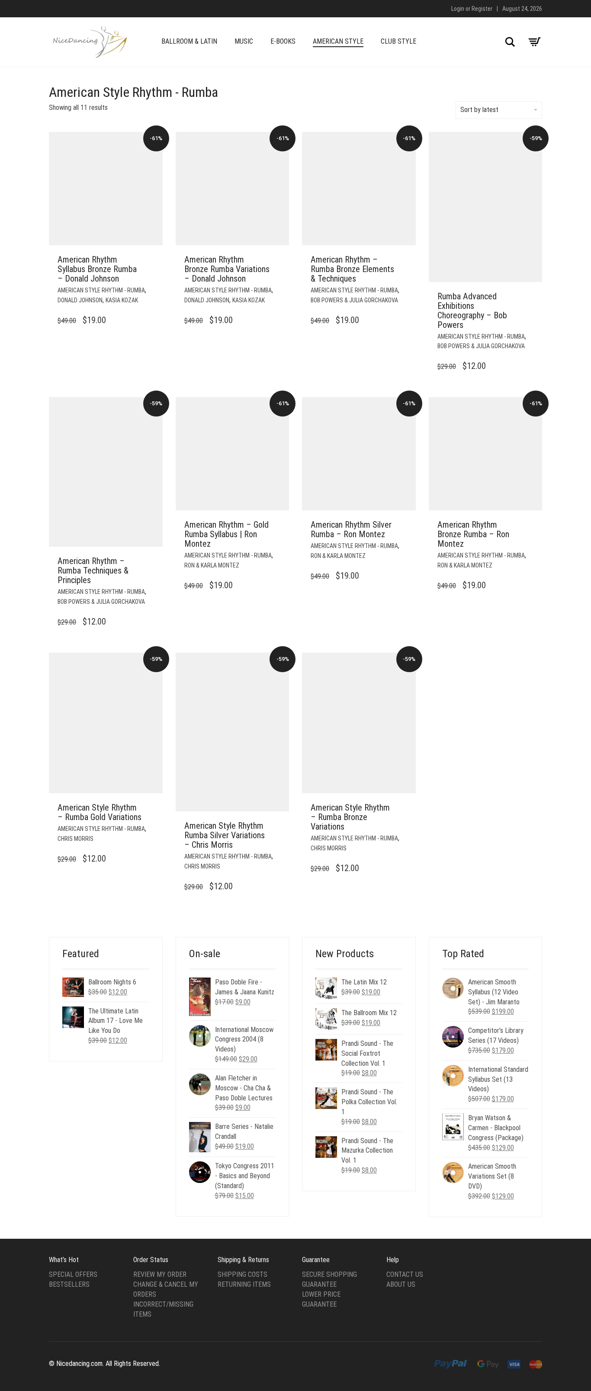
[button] (153, 260)
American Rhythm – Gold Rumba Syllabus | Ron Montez (226, 534)
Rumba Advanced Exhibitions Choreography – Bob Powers (472, 310)
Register (482, 8)
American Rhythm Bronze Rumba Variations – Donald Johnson (227, 269)
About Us (400, 1284)
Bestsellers (69, 1284)
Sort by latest (479, 110)
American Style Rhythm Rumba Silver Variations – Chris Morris (224, 835)
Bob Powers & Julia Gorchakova (354, 300)
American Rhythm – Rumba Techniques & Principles (93, 570)
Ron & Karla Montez (211, 565)
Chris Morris (75, 838)
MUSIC (243, 41)
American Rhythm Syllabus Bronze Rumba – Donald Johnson (97, 269)
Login (457, 8)
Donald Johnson (80, 300)
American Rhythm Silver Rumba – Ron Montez (351, 529)
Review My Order (159, 1274)
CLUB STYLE (398, 41)
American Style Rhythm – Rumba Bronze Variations (350, 817)
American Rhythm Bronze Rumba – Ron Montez (473, 534)
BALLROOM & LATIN (189, 41)
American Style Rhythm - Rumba (101, 290)
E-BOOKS (283, 41)
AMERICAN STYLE (338, 41)
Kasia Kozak (122, 300)
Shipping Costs (242, 1274)
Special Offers (73, 1274)
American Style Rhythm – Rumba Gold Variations (99, 812)
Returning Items (244, 1284)
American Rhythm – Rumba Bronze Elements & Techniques (352, 269)
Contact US (404, 1274)
